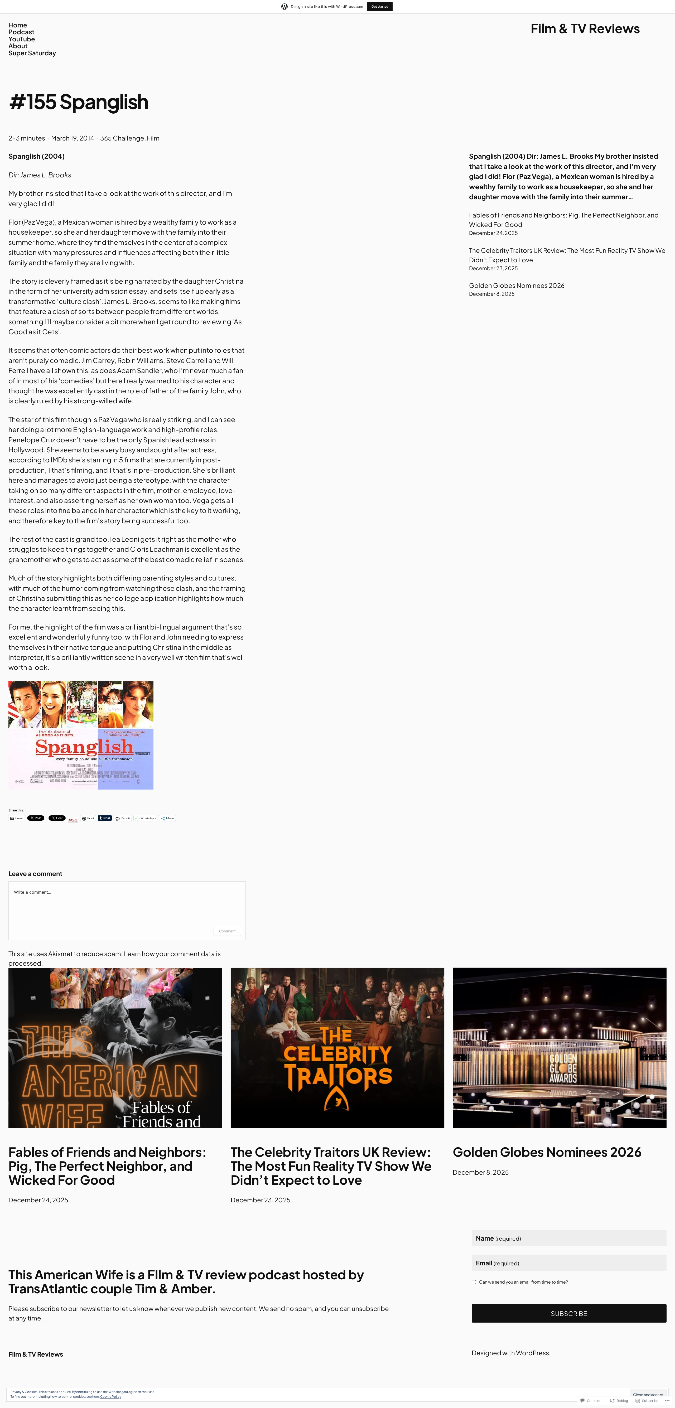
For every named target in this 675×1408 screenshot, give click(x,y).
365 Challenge (122, 138)
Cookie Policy (110, 1397)
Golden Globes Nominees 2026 (517, 285)
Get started (380, 6)
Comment (227, 931)
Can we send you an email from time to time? (523, 1281)
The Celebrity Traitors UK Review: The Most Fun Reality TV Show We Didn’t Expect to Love (331, 1166)
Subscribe (569, 1313)
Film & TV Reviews (585, 28)
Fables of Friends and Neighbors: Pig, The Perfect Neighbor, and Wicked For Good (107, 1166)
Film (153, 138)
